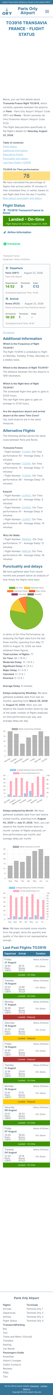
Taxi (5, 1332)
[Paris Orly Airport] (7, 11)
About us (26, 1389)
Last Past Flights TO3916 (17, 162)
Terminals (32, 1304)
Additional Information (15, 150)
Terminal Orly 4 (34, 1320)
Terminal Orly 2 (34, 1312)
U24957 (26, 519)
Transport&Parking (14, 1324)
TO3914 (26, 451)
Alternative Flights (13, 154)
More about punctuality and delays (22, 198)
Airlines (7, 1316)
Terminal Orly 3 (34, 1316)
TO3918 (26, 463)
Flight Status (10, 146)
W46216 (26, 551)
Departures (9, 1312)
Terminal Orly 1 (34, 1308)
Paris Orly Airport (28, 11)
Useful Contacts (12, 1364)
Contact (44, 1386)
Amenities (8, 1356)
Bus (5, 1328)
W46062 (26, 539)
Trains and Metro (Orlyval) (17, 1336)
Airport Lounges (12, 1360)
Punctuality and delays (15, 158)
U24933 (26, 495)
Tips (5, 1376)
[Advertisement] (26, 68)
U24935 (26, 507)
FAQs (6, 1372)
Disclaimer (34, 1386)
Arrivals (7, 1308)
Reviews (7, 1368)
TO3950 (26, 475)
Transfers (8, 1340)
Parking (7, 1344)
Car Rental (9, 1348)
